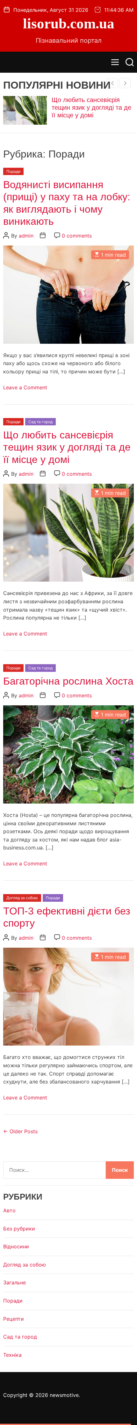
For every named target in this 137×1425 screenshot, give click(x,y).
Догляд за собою (22, 897)
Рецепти (13, 1319)
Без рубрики (19, 1228)
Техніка (12, 1355)
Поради (13, 171)
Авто (9, 1210)
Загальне (14, 1282)
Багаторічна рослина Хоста (68, 681)
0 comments (77, 235)
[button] (125, 83)
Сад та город (40, 421)
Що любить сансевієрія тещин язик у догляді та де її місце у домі (91, 107)
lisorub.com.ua (68, 24)
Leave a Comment (25, 387)
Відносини (16, 1246)
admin (26, 235)
